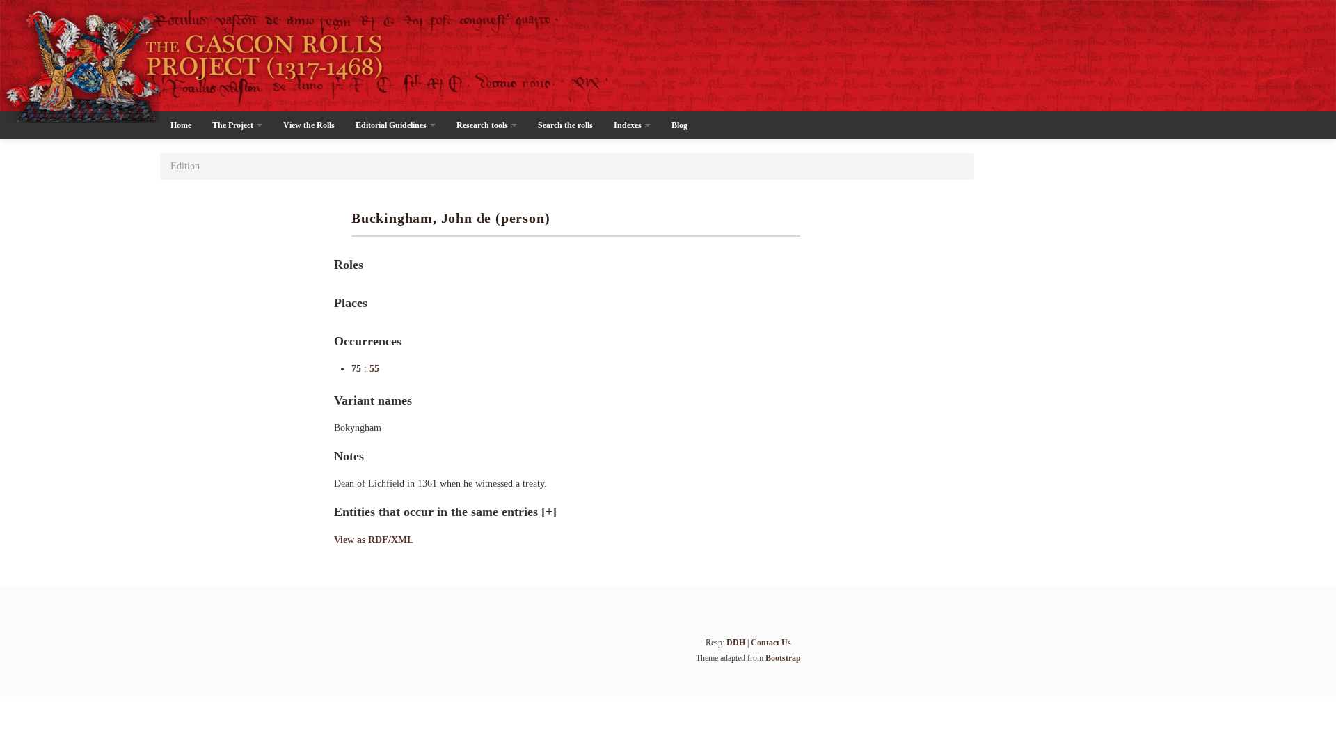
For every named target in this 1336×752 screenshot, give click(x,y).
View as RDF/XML (373, 540)
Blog (679, 125)
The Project (233, 125)
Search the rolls (565, 125)
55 (374, 368)
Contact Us (771, 643)
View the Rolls (309, 125)
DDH (735, 643)
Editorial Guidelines (392, 125)
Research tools (483, 125)
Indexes (629, 125)
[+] (549, 512)
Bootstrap (783, 658)
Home (180, 125)
